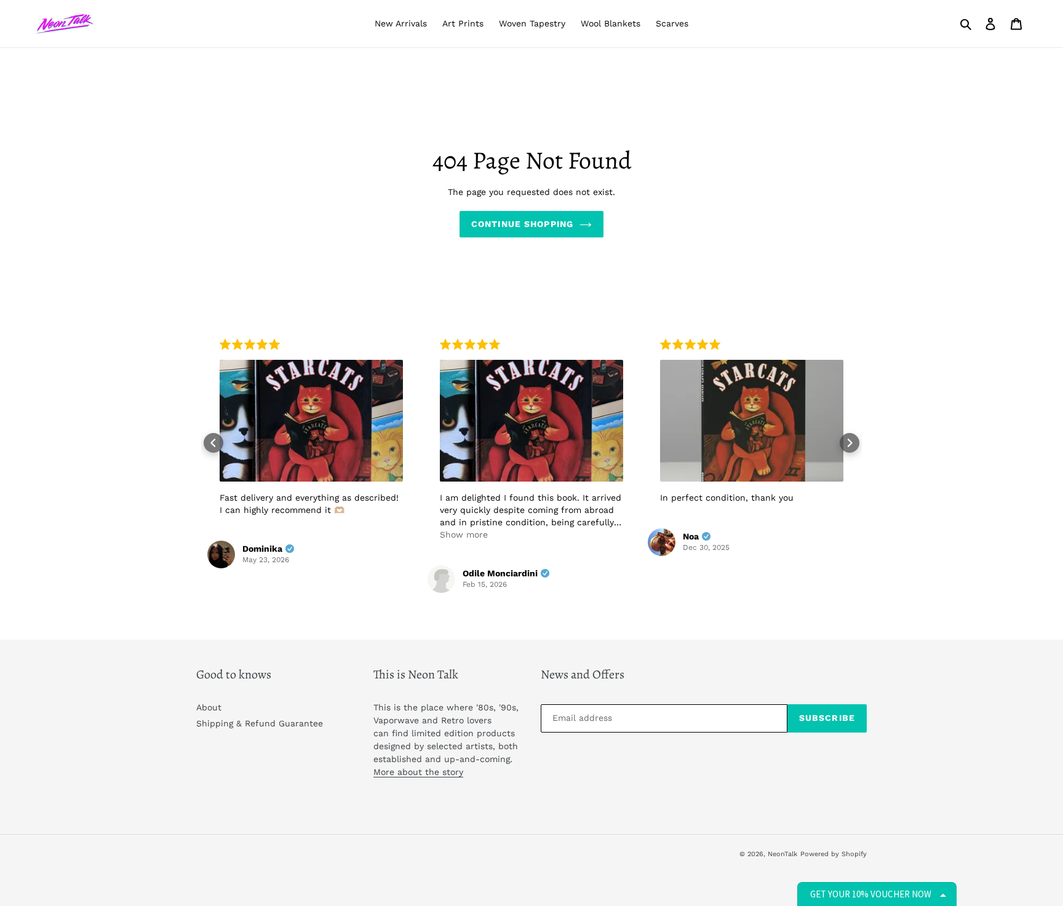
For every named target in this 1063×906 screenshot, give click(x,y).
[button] (213, 443)
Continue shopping (522, 224)
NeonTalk (782, 854)
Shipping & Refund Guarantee (259, 723)
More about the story (418, 772)
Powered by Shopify (833, 854)
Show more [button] (464, 534)
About (208, 707)
